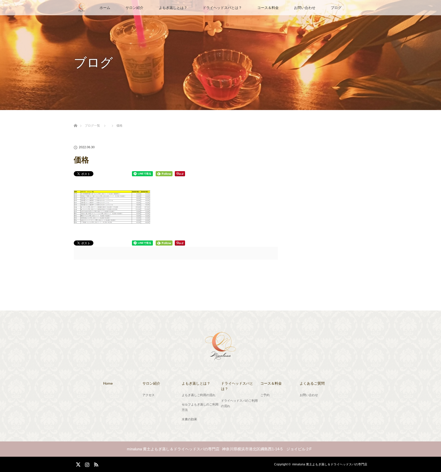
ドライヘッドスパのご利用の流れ (239, 403)
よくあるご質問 (312, 383)
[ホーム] (75, 120)
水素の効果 (189, 419)
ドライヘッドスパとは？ (222, 8)
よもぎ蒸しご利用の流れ (198, 395)
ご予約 (265, 395)
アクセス (148, 395)
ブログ (336, 8)
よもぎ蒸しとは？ (173, 8)
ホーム (105, 8)
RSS (95, 463)
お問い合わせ (304, 8)
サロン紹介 (134, 8)
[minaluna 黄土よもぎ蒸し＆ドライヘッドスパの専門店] (220, 357)
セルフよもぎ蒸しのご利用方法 (200, 407)
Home (108, 383)
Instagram (86, 463)
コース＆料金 (268, 8)
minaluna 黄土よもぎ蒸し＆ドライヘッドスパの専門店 (329, 464)
